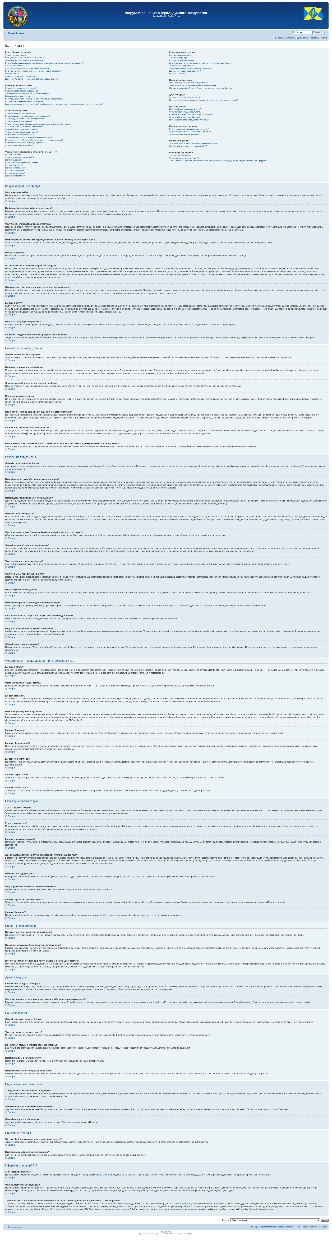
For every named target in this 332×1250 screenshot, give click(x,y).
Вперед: (225, 1220)
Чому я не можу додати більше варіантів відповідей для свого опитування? (38, 124)
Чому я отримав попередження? (19, 135)
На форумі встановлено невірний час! (22, 91)
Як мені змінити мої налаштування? (21, 88)
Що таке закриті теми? (15, 173)
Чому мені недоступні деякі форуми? (21, 129)
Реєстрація (314, 38)
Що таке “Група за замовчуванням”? (185, 71)
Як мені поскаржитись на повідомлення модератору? (28, 137)
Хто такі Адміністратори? (180, 55)
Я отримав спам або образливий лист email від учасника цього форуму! (200, 88)
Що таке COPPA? (12, 74)
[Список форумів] (18, 15)
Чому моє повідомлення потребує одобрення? (25, 143)
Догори (11, 201)
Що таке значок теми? (15, 176)
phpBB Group (102, 1175)
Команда (254, 1227)
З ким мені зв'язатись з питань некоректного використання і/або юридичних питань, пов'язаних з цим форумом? (218, 160)
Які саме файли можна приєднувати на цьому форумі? (193, 143)
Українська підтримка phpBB (181, 1234)
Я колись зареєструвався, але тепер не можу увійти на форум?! (33, 71)
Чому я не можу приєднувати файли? (21, 132)
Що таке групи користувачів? (182, 60)
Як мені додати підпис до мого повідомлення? (25, 119)
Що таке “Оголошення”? (15, 168)
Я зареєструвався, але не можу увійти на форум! (27, 68)
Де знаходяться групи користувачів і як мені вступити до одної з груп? (200, 63)
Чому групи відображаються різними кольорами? (190, 68)
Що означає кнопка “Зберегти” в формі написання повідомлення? (34, 140)
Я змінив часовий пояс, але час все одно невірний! (27, 93)
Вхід (325, 38)
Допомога (301, 38)
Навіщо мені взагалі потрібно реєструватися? (25, 58)
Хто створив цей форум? (180, 155)
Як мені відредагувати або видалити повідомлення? (27, 116)
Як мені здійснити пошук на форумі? (185, 109)
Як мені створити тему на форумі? (20, 113)
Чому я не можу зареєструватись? (20, 76)
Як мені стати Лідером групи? (182, 65)
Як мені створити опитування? (18, 121)
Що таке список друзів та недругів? (184, 97)
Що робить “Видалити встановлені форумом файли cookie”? (31, 79)
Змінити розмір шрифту (324, 32)
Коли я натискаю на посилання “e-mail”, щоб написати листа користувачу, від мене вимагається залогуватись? (54, 104)
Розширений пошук (285, 38)
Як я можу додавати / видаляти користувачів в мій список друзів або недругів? (203, 100)
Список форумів (16, 33)
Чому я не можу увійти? (15, 55)
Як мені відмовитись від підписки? (184, 134)
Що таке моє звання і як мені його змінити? (24, 101)
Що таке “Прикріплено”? (15, 171)
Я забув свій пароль (14, 65)
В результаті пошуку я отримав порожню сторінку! (191, 114)
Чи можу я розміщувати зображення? (21, 162)
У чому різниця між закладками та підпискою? (189, 129)
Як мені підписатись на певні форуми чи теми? (190, 132)
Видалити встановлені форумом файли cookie (279, 1227)
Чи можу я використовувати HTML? (20, 157)
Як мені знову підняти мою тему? (19, 145)
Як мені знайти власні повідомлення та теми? (189, 120)
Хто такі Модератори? (178, 58)
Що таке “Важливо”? (14, 165)
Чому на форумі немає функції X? (184, 158)
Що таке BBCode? (13, 154)
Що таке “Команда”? (178, 74)
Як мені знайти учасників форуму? (184, 117)
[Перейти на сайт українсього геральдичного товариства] (313, 24)
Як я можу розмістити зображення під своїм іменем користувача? (34, 99)
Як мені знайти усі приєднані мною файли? (188, 146)
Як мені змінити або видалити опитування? (24, 127)
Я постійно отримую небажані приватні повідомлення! (192, 85)
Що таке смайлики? (13, 160)
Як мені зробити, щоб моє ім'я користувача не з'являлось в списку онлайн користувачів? (44, 63)
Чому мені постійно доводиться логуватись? (24, 60)
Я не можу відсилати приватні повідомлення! (189, 83)
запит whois (179, 1203)
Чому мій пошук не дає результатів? (185, 112)
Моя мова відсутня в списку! (17, 96)
